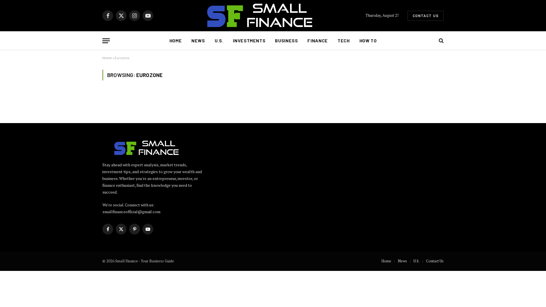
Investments (249, 40)
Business (286, 40)
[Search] (441, 40)
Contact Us (426, 15)
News (198, 40)
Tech (344, 40)
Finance (317, 40)
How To (368, 40)
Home (175, 40)
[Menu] (106, 40)
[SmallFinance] (273, 15)
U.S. (219, 40)
